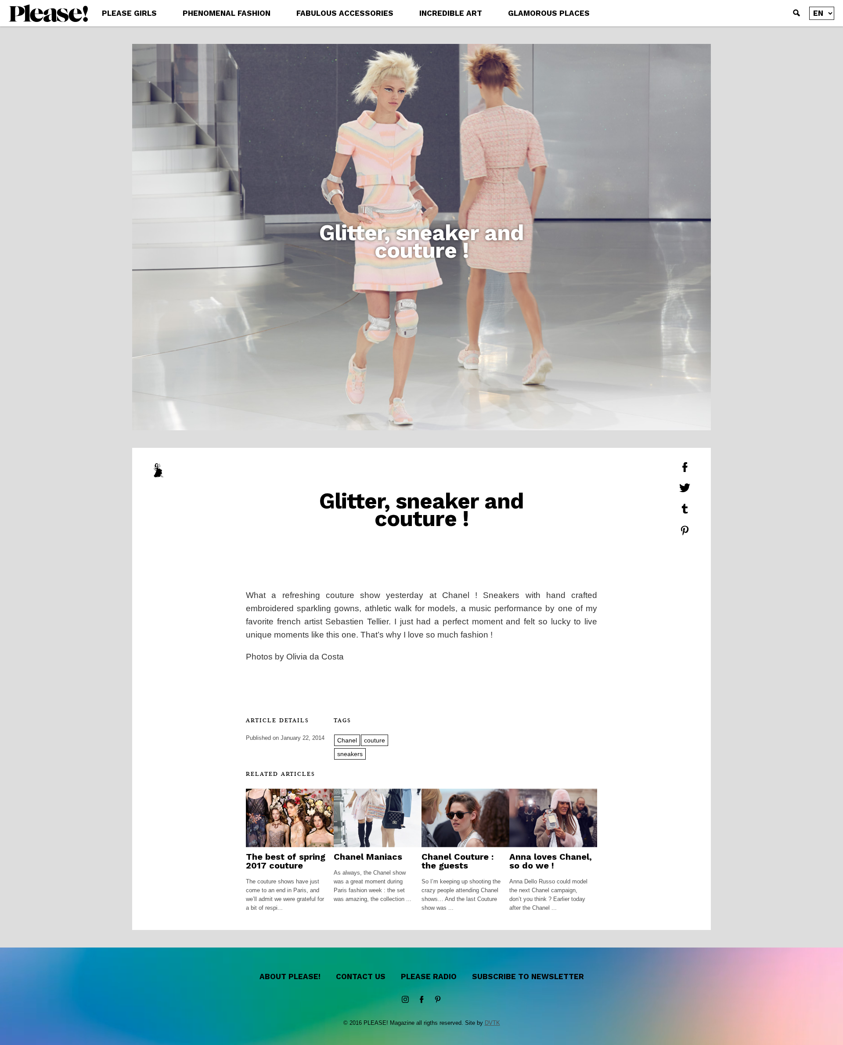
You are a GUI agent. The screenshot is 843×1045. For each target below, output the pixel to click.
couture (374, 740)
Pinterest (438, 1000)
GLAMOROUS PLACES (549, 13)
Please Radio (429, 976)
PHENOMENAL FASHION (226, 13)
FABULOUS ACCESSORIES (344, 13)
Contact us (360, 976)
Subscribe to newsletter (528, 976)
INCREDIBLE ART (450, 13)
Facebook (421, 1000)
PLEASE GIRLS (129, 13)
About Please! (290, 976)
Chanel (347, 740)
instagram (405, 1000)
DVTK (492, 1023)
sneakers (350, 753)
